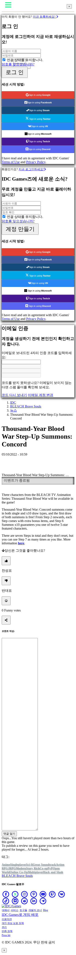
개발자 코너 (35, 910)
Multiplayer (35, 872)
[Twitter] (15, 894)
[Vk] (61, 894)
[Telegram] (43, 901)
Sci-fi (29, 864)
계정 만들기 (20, 229)
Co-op (44, 868)
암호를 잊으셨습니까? (18, 64)
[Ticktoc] (6, 901)
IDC (13, 402)
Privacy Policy (35, 162)
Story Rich (33, 868)
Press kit (6, 935)
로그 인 (15, 72)
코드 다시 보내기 (14, 395)
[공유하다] (6, 620)
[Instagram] (24, 894)
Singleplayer (18, 864)
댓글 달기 (9, 833)
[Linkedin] (34, 901)
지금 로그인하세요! (31, 169)
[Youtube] (43, 894)
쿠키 (4, 927)
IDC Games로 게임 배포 (20, 915)
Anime (6, 864)
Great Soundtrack (44, 864)
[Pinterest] (34, 894)
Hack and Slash (53, 872)
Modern (21, 868)
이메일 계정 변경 (40, 395)
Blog (45, 910)
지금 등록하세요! (44, 16)
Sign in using (39, 95)
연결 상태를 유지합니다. (25, 60)
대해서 (6, 910)
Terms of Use (11, 162)
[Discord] (15, 901)
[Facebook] (6, 894)
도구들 (23, 910)
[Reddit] (24, 901)
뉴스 (13, 410)
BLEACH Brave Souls (25, 406)
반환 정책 (7, 931)
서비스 (14, 910)
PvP (50, 868)
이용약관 (7, 919)
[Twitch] (52, 894)
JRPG (12, 868)
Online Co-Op (19, 872)
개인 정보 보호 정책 (13, 923)
